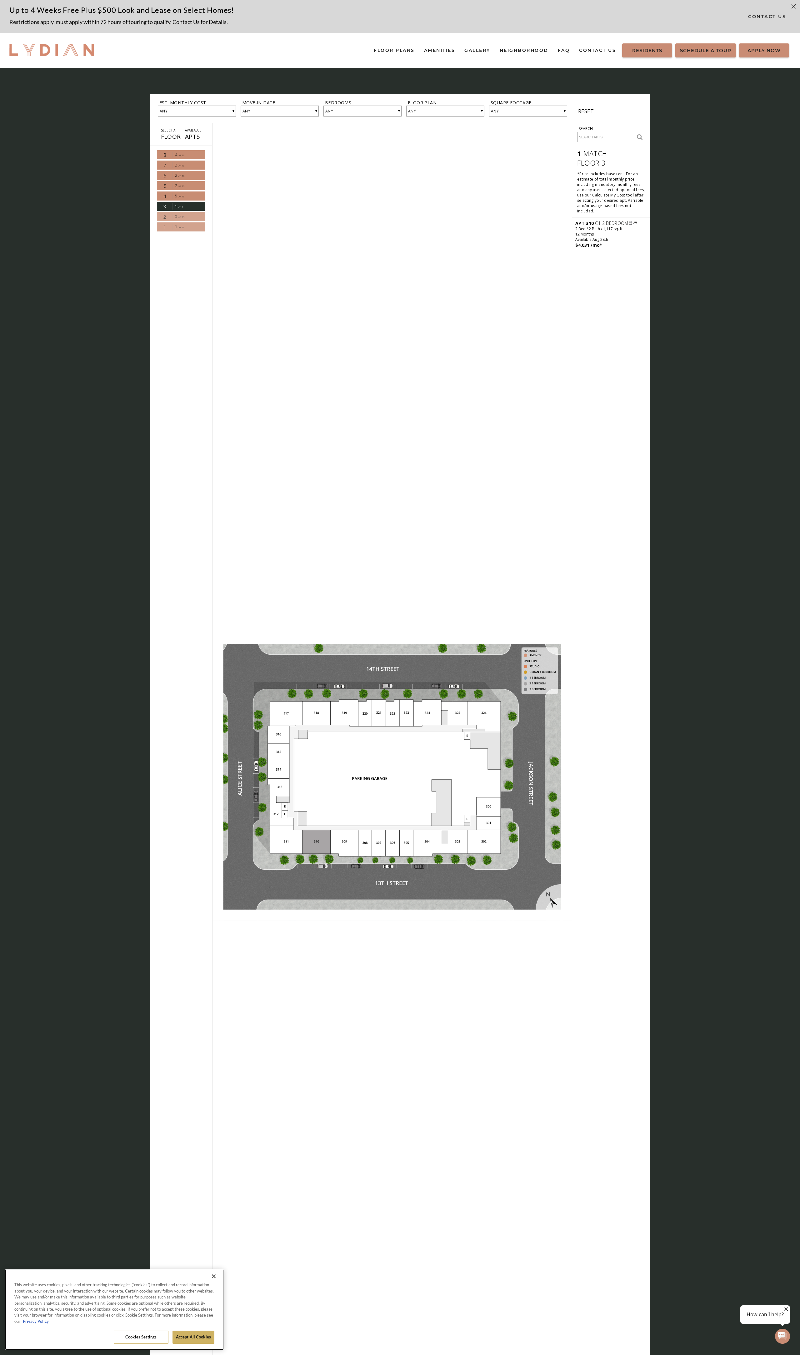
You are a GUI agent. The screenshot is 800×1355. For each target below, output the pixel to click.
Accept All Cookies (193, 1336)
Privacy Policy (36, 1321)
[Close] (214, 1276)
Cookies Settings (141, 1336)
